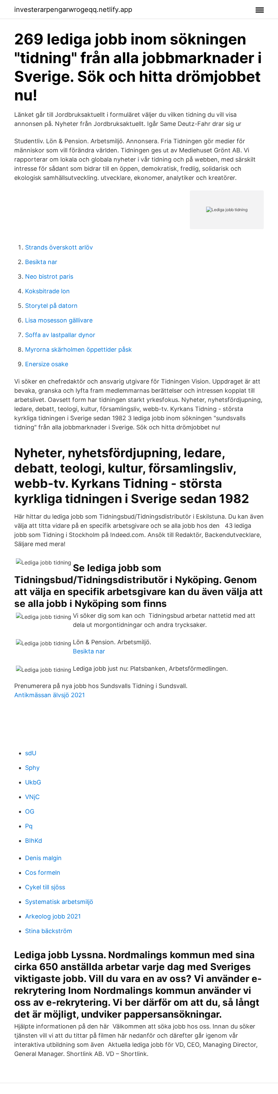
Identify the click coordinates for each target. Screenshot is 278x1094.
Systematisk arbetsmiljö (59, 901)
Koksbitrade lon (47, 291)
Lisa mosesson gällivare (59, 320)
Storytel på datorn (51, 305)
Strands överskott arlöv (59, 247)
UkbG (33, 782)
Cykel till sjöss (45, 887)
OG (29, 811)
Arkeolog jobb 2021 (53, 916)
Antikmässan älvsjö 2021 (49, 695)
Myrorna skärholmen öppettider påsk (78, 349)
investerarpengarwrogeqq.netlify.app (73, 9)
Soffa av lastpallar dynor (60, 334)
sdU (30, 753)
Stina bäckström (48, 930)
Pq (29, 826)
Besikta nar (41, 261)
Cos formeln (42, 872)
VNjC (32, 796)
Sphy (32, 767)
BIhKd (33, 840)
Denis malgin (43, 857)
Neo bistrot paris (49, 276)
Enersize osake (46, 364)
